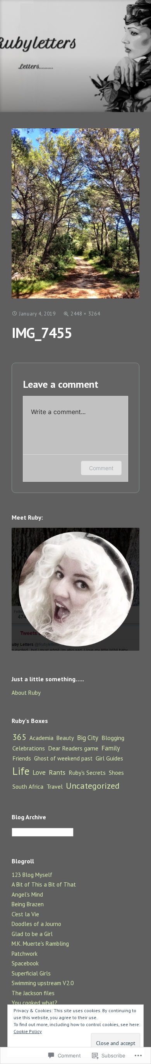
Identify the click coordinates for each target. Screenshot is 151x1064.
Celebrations (28, 748)
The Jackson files (33, 993)
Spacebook (25, 963)
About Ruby (26, 692)
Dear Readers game (73, 748)
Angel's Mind (27, 894)
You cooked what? (34, 1002)
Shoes (116, 772)
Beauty (65, 738)
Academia (41, 738)
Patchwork (25, 953)
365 (19, 737)
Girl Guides (109, 758)
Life (20, 771)
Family (110, 748)
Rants (57, 772)
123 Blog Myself (32, 874)
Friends (21, 758)
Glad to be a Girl (32, 934)
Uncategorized (93, 785)
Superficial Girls (31, 973)
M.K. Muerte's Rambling (40, 943)
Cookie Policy (28, 1031)
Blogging (112, 738)
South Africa (27, 786)
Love (39, 772)
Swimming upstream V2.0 (43, 983)
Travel (54, 786)
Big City (87, 737)
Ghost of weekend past (63, 758)
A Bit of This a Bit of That (44, 884)
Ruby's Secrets (87, 772)
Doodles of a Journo (36, 924)
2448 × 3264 (85, 313)
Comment (101, 468)
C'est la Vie (25, 914)
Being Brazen (28, 904)
